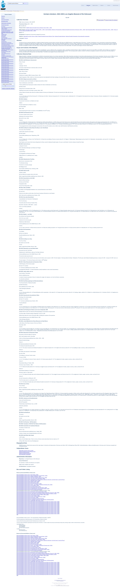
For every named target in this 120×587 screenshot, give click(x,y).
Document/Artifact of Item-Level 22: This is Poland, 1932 (28, 495)
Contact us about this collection (8, 88)
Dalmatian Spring (4, 34)
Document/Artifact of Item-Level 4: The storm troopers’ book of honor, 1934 (32, 477)
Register (61, 578)
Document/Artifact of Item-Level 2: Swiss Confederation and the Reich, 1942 (32, 475)
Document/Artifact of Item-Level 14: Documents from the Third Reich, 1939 (31, 487)
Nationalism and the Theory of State (30, 36)
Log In (114, 0)
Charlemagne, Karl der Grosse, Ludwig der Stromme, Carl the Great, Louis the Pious (7, 33)
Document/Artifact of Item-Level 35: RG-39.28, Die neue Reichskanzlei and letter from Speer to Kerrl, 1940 (38, 508)
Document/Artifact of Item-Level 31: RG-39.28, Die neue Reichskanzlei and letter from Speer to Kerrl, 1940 (38, 504)
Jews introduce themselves (5, 44)
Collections (88, 5)
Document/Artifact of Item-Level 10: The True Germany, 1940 (29, 483)
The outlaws (3, 40)
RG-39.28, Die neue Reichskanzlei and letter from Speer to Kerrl (7, 60)
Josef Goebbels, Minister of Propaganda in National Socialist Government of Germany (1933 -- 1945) (65, 29)
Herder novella (3, 35)
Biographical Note (4, 21)
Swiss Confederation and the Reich (6, 27)
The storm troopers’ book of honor (6, 29)
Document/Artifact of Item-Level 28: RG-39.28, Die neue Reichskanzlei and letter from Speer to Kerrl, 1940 (38, 501)
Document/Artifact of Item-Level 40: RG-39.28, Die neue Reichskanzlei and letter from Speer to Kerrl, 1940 (38, 513)
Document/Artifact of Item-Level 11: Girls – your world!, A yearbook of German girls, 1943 (34, 484)
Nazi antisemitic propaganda (83, 36)
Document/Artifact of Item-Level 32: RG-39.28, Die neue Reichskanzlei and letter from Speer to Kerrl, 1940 (38, 505)
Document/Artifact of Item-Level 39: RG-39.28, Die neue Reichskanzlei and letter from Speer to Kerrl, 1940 (38, 512)
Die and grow (3, 36)
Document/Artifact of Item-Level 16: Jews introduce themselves (29, 489)
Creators (108, 5)
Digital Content (95, 5)
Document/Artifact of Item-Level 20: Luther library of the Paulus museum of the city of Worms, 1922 (36, 493)
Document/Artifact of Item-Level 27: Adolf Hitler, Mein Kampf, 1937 (30, 500)
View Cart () (118, 0)
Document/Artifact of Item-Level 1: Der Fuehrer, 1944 (27, 474)
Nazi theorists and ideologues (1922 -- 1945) (104, 29)
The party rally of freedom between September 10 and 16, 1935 (6, 48)
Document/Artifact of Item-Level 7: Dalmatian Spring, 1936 (28, 480)
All (17, 514)
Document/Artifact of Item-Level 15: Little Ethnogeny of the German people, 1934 (33, 488)
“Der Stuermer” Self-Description (6, 55)
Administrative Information (6, 23)
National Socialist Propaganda (72, 36)
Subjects (101, 5)
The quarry (3, 54)
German (26, 38)
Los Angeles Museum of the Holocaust (60, 580)
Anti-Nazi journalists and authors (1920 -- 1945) (35, 29)
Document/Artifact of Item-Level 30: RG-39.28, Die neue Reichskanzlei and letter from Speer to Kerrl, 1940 (38, 503)
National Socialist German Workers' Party (46, 36)
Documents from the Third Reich (6, 42)
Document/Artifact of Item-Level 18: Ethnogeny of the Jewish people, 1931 (31, 491)
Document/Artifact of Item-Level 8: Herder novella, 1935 (28, 481)
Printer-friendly (101, 20)
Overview (3, 16)
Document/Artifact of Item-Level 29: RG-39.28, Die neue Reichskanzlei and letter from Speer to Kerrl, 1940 (38, 502)
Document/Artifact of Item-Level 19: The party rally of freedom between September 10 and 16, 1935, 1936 (38, 492)
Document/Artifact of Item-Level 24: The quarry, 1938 (27, 497)
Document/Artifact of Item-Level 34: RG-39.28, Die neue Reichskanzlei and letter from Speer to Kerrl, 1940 (38, 507)
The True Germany (4, 37)
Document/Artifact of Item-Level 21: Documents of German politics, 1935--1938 (32, 494)
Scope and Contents (5, 19)
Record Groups (115, 5)
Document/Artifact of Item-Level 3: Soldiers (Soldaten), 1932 (29, 476)
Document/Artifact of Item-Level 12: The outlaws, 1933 (27, 485)
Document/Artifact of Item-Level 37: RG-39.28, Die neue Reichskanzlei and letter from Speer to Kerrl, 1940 (38, 510)
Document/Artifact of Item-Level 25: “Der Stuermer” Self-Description (30, 498)
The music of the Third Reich (5, 30)
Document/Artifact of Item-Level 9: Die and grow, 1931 (27, 482)
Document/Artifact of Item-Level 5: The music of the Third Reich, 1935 (31, 478)
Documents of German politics (6, 51)
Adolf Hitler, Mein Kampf (5, 58)
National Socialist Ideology (60, 36)
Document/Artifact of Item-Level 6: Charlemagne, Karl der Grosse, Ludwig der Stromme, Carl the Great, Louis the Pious (40, 479)
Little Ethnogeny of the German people (7, 43)
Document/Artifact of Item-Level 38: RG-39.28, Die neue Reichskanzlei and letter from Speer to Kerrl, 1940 (38, 511)
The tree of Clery (4, 41)
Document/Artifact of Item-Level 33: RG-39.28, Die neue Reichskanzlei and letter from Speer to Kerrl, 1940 (38, 506)
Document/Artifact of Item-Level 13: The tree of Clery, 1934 (28, 486)
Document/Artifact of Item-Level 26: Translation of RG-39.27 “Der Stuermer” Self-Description (35, 499)
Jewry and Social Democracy (5, 53)
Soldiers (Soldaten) (4, 28)
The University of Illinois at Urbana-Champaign (62, 585)
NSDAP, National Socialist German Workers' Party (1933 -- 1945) (39, 27)
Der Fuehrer (3, 26)
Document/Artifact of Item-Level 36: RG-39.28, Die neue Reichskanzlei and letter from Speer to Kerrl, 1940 (38, 509)
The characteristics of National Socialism (7, 45)
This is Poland (3, 52)
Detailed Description (5, 24)
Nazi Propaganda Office (90, 29)
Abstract (2, 17)
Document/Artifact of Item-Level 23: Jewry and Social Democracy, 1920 (31, 496)
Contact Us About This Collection (111, 20)
